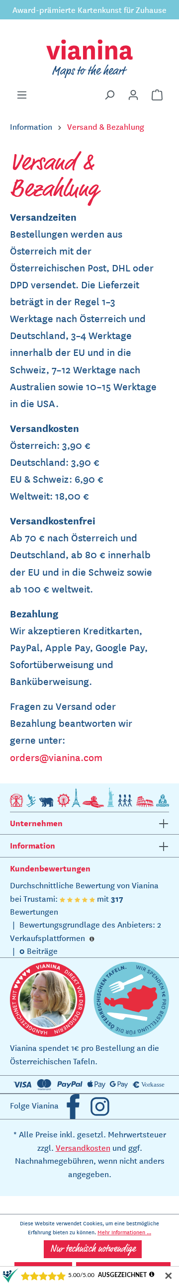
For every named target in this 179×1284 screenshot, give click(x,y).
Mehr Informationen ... (124, 1231)
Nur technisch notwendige (92, 1249)
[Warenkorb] (157, 95)
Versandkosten (83, 1147)
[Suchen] (109, 95)
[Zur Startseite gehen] (89, 58)
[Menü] (22, 95)
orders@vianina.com (56, 757)
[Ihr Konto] (133, 95)
